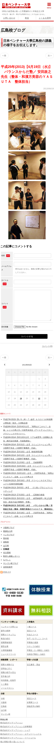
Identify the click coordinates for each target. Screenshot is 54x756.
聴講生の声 (8, 531)
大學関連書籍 (6, 650)
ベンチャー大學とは (9, 627)
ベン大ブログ (8, 535)
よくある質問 (45, 18)
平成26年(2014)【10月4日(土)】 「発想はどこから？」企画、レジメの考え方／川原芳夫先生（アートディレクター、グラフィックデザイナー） (28, 430)
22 (39, 398)
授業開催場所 (6, 642)
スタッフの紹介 (33, 646)
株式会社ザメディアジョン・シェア (15, 730)
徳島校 (6, 542)
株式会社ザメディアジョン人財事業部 (16, 726)
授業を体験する (7, 664)
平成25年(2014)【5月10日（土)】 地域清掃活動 (23, 452)
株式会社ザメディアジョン (11, 723)
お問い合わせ (9, 18)
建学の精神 (5, 631)
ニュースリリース (8, 654)
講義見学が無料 (33, 706)
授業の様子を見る (8, 672)
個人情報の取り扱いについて (12, 742)
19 (21, 398)
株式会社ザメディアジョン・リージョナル (18, 738)
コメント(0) (47, 346)
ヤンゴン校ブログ (10, 563)
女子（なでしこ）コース (37, 638)
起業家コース (32, 702)
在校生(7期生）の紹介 (36, 654)
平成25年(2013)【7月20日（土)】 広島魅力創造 (23, 495)
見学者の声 (5, 676)
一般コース (31, 627)
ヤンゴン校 (5, 714)
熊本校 (6, 538)
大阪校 (3, 702)
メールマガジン (7, 688)
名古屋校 (7, 553)
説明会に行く (6, 668)
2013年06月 (27, 365)
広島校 (3, 706)
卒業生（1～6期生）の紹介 (38, 650)
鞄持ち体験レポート (11, 556)
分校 (3, 698)
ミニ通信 (4, 684)
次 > (50, 55)
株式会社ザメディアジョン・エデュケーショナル (20, 734)
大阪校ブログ (8, 528)
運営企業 (4, 646)
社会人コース (32, 635)
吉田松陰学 (8, 567)
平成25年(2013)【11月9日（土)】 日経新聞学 (23, 462)
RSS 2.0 (7, 572)
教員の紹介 (5, 638)
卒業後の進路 (32, 642)
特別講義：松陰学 (8, 680)
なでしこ (7, 560)
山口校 (6, 546)
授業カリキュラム (8, 635)
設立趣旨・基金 (33, 664)
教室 (27, 18)
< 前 (4, 55)
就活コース (31, 631)
